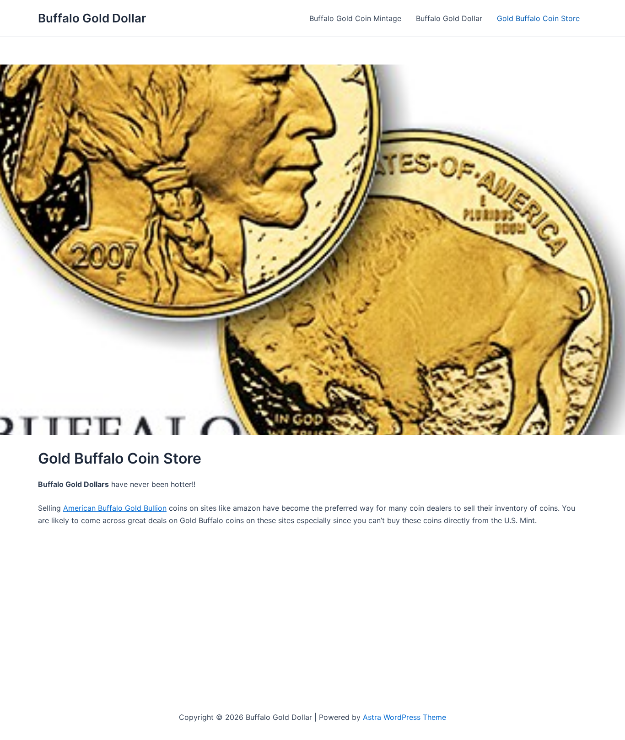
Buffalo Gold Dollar (92, 18)
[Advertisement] (312, 602)
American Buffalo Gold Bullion (115, 508)
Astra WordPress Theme (404, 717)
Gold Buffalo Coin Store (538, 18)
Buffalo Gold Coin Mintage (355, 18)
